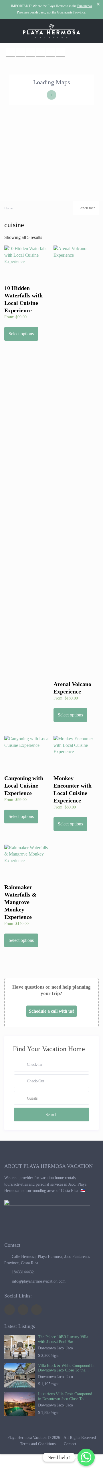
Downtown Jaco (51, 1348)
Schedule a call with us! (51, 1011)
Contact (70, 1444)
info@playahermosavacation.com (39, 1281)
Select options (21, 333)
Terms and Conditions (38, 1444)
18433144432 (23, 1272)
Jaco (69, 1348)
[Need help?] (86, 1457)
